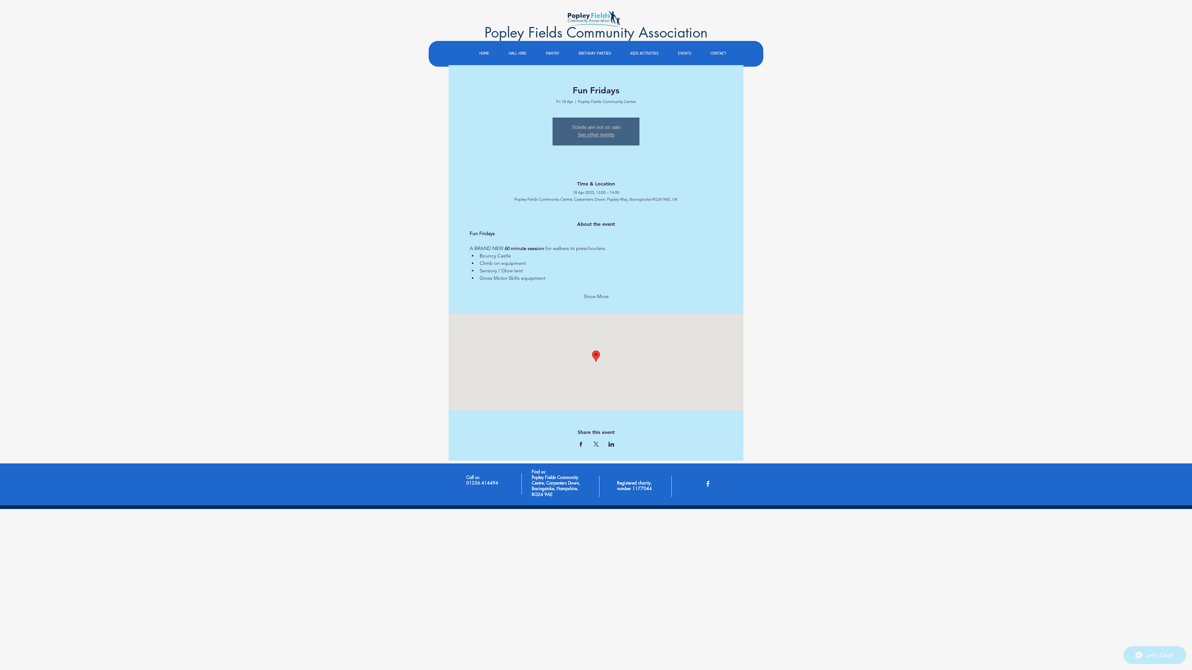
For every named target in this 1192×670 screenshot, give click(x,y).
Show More (596, 296)
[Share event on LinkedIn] (611, 444)
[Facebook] (708, 484)
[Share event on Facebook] (581, 444)
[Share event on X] (596, 444)
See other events (596, 135)
